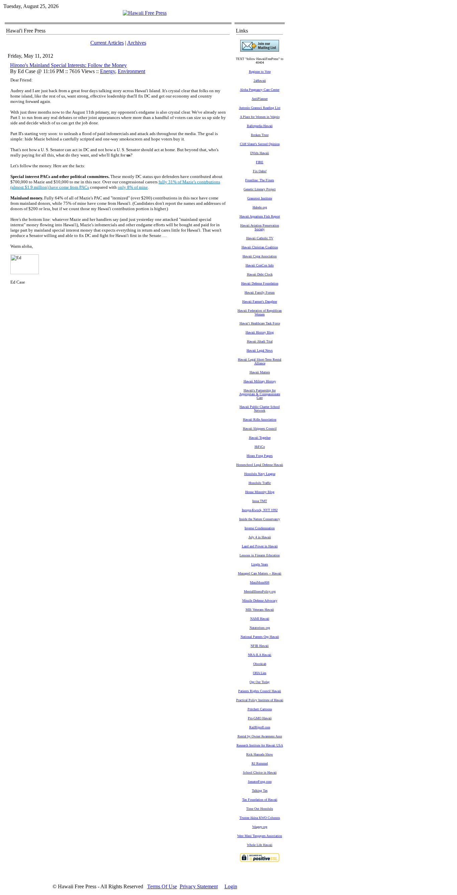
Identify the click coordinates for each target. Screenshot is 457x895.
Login (230, 886)
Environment (131, 71)
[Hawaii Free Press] (145, 13)
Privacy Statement (199, 886)
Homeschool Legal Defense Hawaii (259, 465)
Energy (107, 71)
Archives (136, 43)
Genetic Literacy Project (260, 189)
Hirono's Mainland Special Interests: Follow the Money (68, 65)
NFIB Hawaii (260, 646)
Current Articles (107, 43)
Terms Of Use (162, 886)
